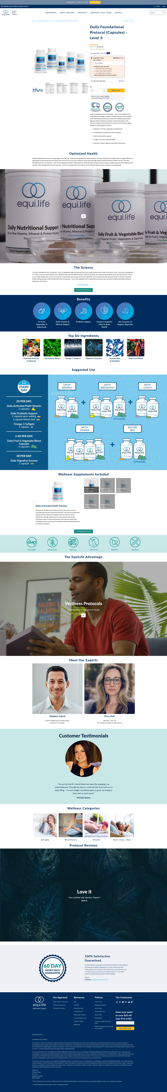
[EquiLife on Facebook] (120, 1002)
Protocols (82, 12)
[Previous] (34, 52)
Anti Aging (45, 827)
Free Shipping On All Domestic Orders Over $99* (15, 6)
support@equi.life (70, 1048)
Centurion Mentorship (80, 1018)
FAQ (75, 1001)
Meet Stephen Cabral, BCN (60, 1001)
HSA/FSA (76, 1005)
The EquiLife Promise (59, 1008)
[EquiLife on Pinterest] (126, 1002)
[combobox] (157, 13)
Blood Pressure (71, 827)
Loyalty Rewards (78, 1011)
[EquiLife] (10, 12)
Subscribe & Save (97, 12)
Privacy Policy (98, 1014)
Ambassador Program (80, 1014)
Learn (109, 12)
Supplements (50, 12)
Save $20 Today (125, 1028)
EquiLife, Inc (40, 1034)
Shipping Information (100, 1005)
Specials (118, 12)
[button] (94, 44)
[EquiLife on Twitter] (129, 1002)
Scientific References (83, 290)
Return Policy (98, 1008)
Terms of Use (98, 1001)
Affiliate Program (78, 1021)
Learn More (95, 2)
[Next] (86, 52)
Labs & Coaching (67, 12)
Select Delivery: (97, 60)
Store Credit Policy (100, 1011)
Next (132, 21)
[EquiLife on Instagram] (117, 1002)
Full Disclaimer (98, 1018)
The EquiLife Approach (59, 1005)
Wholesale (77, 1024)
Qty (91, 86)
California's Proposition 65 (100, 979)
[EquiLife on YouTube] (123, 1002)
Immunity (96, 827)
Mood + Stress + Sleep (122, 827)
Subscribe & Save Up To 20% (78, 2)
